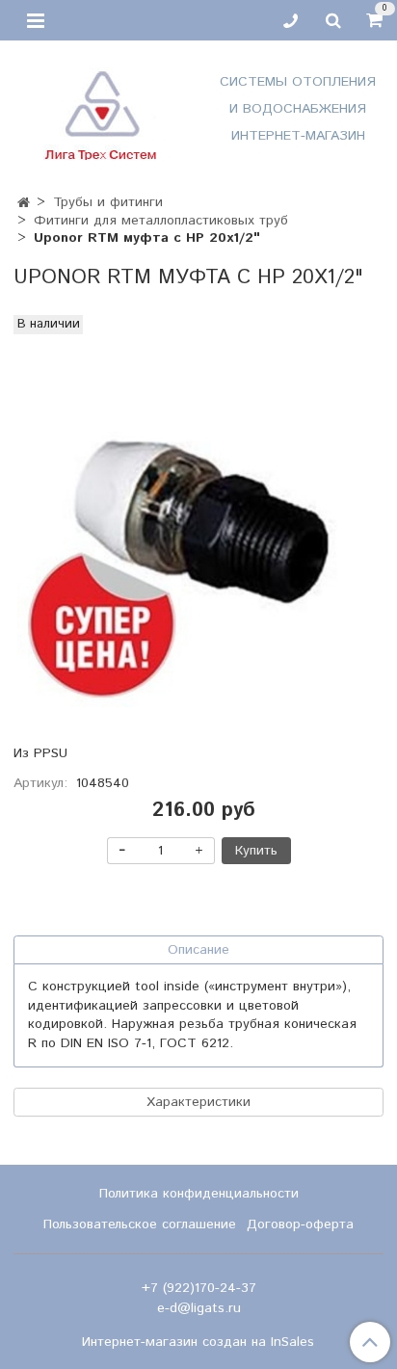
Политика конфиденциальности (199, 1193)
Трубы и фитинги (108, 202)
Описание (198, 950)
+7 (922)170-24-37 (199, 1288)
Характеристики (198, 1102)
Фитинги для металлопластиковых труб (161, 220)
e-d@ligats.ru (199, 1308)
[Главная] (23, 203)
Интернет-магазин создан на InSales (198, 1342)
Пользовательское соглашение (139, 1224)
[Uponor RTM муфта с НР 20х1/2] (198, 526)
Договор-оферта (300, 1224)
